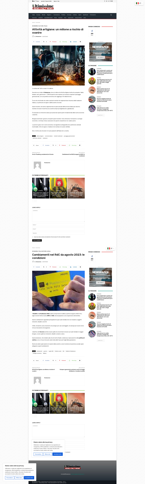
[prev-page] (33, 201)
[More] (80, 41)
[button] (111, 15)
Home (33, 22)
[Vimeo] (110, 1)
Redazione (38, 36)
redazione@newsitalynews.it (77, 474)
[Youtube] (112, 1)
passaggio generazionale (69, 136)
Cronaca (58, 190)
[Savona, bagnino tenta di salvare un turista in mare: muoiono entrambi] (92, 99)
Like (92, 30)
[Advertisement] (84, 7)
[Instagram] (106, 1)
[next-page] (35, 201)
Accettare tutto (29, 477)
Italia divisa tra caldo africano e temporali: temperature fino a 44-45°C (105, 109)
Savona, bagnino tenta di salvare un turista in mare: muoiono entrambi (104, 100)
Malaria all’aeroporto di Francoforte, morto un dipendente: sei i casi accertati (76, 194)
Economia (38, 22)
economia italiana (48, 136)
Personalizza (9, 477)
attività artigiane (40, 136)
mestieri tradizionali (58, 136)
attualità (99, 106)
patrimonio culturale (37, 138)
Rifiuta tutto (19, 477)
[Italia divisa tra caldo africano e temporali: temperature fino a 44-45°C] (92, 108)
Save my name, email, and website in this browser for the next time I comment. (52, 236)
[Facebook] (105, 1)
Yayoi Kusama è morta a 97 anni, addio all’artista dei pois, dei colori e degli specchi (58, 194)
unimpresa (45, 138)
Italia (45, 26)
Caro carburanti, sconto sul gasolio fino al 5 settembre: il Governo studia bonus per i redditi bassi (40, 194)
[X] (108, 1)
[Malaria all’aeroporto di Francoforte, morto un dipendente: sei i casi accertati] (76, 188)
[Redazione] (33, 36)
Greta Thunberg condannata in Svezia (42, 154)
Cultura (40, 26)
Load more (100, 115)
